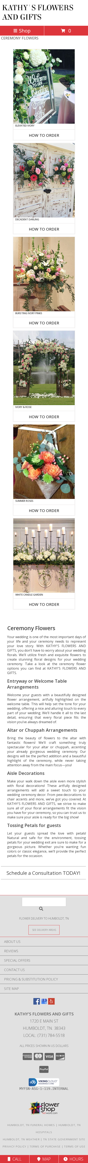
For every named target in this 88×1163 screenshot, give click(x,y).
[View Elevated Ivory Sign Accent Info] (44, 86)
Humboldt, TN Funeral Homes (31, 1125)
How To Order (44, 135)
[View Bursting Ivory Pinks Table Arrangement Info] (44, 274)
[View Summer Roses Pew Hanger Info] (44, 462)
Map (45, 1159)
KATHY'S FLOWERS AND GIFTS (37, 12)
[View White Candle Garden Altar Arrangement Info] (44, 555)
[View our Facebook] (36, 1003)
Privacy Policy (14, 1146)
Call (15, 1159)
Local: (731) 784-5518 (44, 1035)
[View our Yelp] (51, 1003)
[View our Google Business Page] (44, 1003)
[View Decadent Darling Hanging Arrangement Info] (44, 180)
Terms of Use (74, 1146)
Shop (24, 30)
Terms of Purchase (45, 1146)
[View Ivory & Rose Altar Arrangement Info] (44, 368)
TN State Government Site (64, 1139)
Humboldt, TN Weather (21, 1139)
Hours (75, 1159)
